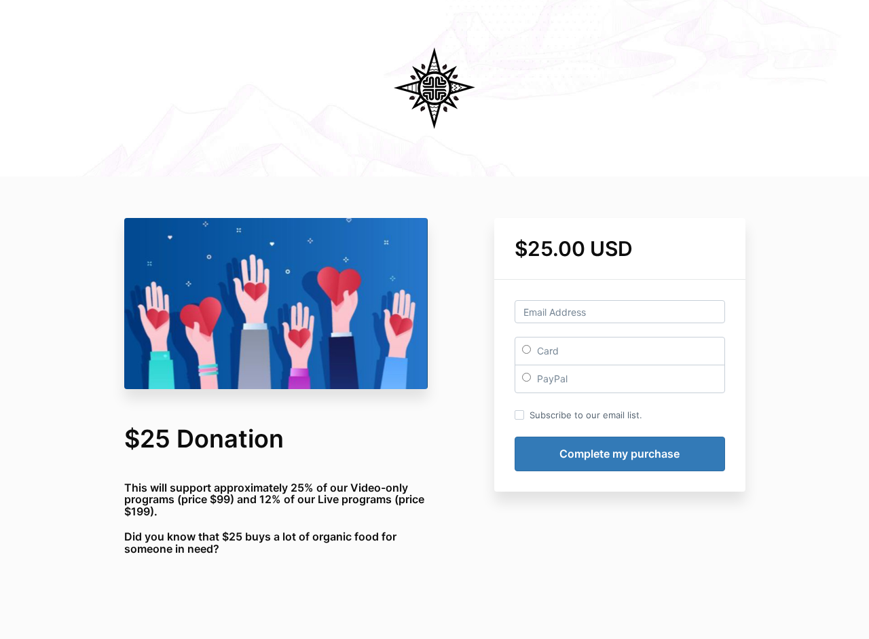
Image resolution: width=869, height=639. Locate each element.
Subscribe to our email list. (586, 414)
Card (546, 351)
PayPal (551, 378)
